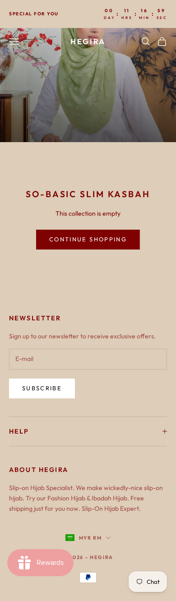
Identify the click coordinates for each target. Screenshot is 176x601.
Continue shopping (88, 239)
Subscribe (42, 388)
